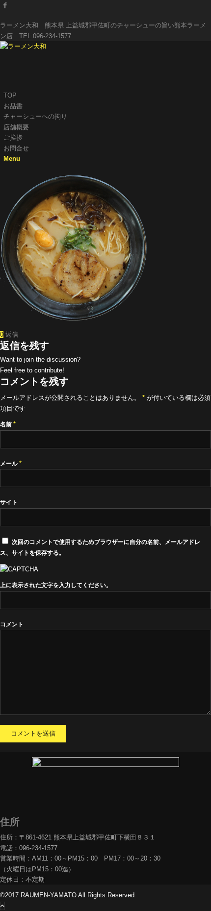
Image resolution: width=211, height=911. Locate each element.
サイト (9, 502)
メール (11, 463)
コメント (12, 624)
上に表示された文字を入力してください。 (56, 585)
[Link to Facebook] (5, 5)
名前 (8, 424)
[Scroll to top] (2, 906)
